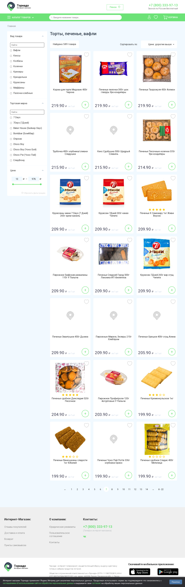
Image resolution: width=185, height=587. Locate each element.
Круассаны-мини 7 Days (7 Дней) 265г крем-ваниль (70, 214)
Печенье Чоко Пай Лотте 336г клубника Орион (113, 461)
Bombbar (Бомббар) (23, 133)
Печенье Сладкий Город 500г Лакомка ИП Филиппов (113, 276)
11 (129, 489)
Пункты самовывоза (15, 545)
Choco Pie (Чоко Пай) (24, 154)
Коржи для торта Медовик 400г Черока (70, 91)
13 (141, 489)
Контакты (54, 542)
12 (135, 489)
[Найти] (51, 17)
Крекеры (18, 71)
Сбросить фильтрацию (34, 193)
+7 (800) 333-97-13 (163, 5)
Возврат (8, 539)
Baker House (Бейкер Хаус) (27, 128)
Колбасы (18, 61)
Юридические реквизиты (62, 527)
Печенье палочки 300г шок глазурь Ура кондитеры (113, 91)
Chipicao (17, 138)
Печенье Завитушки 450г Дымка (70, 336)
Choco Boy (18, 144)
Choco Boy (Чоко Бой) (24, 149)
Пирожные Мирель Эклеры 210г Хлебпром (114, 338)
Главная (12, 26)
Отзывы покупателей (15, 527)
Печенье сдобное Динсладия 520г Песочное (70, 399)
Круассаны (19, 82)
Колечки (18, 66)
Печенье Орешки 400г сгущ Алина (156, 336)
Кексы (17, 55)
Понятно (176, 582)
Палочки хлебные (23, 93)
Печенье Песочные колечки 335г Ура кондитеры (157, 152)
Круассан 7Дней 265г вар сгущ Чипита (157, 276)
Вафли (16, 50)
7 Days (16, 117)
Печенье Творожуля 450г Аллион (157, 89)
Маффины (18, 87)
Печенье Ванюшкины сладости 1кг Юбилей (70, 461)
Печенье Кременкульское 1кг (156, 398)
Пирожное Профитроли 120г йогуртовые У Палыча (113, 399)
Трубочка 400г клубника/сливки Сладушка (70, 152)
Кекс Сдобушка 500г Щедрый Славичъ (113, 152)
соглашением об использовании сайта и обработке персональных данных (38, 583)
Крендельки (20, 77)
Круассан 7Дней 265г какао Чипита (113, 214)
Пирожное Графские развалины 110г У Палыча (70, 276)
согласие (96, 583)
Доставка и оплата (14, 533)
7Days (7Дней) (21, 122)
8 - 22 (160, 489)
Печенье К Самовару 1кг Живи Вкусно (157, 214)
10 (123, 489)
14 (147, 489)
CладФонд (19, 160)
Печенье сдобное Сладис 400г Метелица (156, 461)
